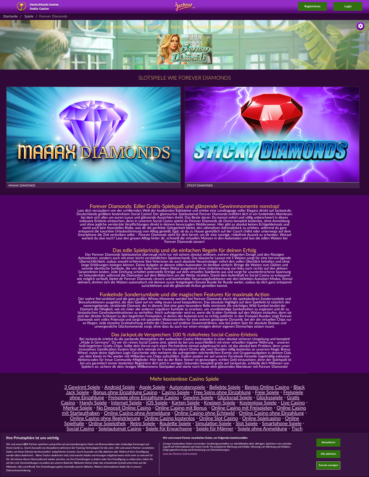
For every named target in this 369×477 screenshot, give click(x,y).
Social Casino (80, 428)
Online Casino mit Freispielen (241, 408)
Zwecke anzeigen (328, 465)
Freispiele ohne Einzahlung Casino (143, 397)
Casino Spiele (176, 392)
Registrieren (312, 6)
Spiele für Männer (214, 428)
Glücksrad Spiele (234, 397)
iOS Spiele (157, 402)
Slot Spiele (247, 423)
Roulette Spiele (175, 423)
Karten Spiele (186, 402)
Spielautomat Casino (119, 428)
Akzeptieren (328, 442)
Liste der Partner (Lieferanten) (180, 454)
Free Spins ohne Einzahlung (222, 392)
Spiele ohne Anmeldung (262, 428)
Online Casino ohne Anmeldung (137, 413)
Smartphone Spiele (282, 423)
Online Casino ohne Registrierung (105, 418)
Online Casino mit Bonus (181, 408)
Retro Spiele (142, 423)
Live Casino (293, 402)
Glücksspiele (269, 397)
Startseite (10, 16)
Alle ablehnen (328, 454)
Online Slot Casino (218, 418)
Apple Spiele (152, 387)
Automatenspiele (187, 387)
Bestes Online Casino (267, 387)
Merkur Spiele (77, 408)
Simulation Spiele (213, 423)
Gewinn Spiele (198, 397)
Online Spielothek (107, 423)
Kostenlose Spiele (258, 402)
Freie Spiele (267, 392)
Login (348, 6)
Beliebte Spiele (224, 387)
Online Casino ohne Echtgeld (204, 413)
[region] (184, 454)
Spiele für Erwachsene (169, 428)
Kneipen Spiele (219, 402)
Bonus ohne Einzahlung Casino (125, 392)
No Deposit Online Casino (123, 408)
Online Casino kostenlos (169, 418)
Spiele (29, 16)
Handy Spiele (93, 402)
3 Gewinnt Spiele (82, 387)
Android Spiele (119, 387)
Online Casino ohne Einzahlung (271, 413)
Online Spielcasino (261, 418)
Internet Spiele (126, 402)
